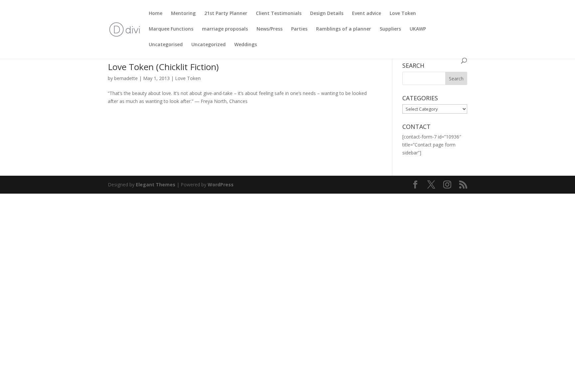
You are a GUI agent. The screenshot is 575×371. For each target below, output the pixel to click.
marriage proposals (225, 29)
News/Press (270, 29)
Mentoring (183, 13)
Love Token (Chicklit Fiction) (163, 67)
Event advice (366, 13)
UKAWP (418, 29)
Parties (299, 29)
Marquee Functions (171, 29)
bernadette (126, 78)
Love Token (403, 13)
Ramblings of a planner (343, 29)
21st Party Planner (225, 13)
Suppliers (390, 29)
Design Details (326, 13)
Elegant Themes (155, 184)
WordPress (221, 184)
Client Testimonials (278, 13)
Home (155, 13)
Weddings (245, 44)
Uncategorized (208, 44)
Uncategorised (166, 44)
